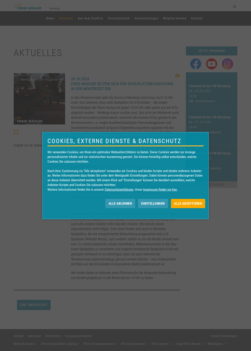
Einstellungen (153, 203)
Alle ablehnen (120, 203)
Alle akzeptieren (188, 203)
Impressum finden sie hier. (160, 189)
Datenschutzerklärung (119, 189)
